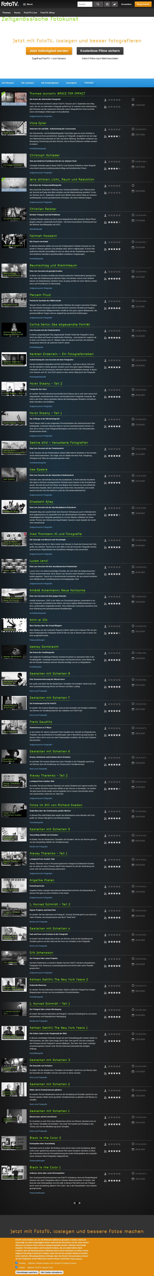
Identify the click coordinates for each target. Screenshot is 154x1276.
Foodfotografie (36, 667)
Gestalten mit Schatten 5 (50, 829)
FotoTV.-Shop (48, 12)
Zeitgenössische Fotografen (41, 116)
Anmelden (126, 4)
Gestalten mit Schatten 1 (50, 1111)
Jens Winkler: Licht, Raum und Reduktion (62, 179)
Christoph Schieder (45, 155)
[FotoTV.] (10, 4)
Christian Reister (43, 209)
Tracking (22, 1263)
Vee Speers (39, 469)
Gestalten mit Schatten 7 (50, 698)
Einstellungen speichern (27, 1272)
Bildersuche (107, 4)
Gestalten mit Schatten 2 (50, 1084)
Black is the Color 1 (45, 1167)
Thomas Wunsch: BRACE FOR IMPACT (57, 93)
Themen (6, 12)
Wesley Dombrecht (44, 647)
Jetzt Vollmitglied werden (48, 51)
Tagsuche (114, 4)
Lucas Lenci (39, 561)
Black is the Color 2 (45, 1138)
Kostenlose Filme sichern (100, 51)
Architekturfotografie (38, 149)
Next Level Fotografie (38, 691)
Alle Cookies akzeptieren (51, 1272)
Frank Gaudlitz (41, 722)
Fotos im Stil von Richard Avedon (56, 805)
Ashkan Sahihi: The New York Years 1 (59, 1028)
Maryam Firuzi (40, 295)
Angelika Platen (42, 880)
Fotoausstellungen (37, 640)
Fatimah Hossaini (43, 236)
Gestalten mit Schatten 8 (50, 673)
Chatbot (21, 1268)
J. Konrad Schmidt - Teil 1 (50, 1003)
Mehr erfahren (76, 1259)
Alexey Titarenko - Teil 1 (48, 853)
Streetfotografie (36, 229)
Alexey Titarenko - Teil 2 (49, 775)
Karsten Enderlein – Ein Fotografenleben (62, 354)
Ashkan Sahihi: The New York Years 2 (59, 979)
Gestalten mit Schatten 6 (50, 751)
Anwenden (89, 83)
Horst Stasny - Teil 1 (46, 413)
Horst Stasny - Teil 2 (46, 383)
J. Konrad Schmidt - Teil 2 (50, 904)
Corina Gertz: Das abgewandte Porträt (60, 324)
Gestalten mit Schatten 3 (50, 1060)
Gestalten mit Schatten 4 (50, 928)
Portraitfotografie (36, 259)
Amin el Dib (38, 620)
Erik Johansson (41, 952)
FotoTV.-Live (30, 12)
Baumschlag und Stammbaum (53, 265)
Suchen (98, 4)
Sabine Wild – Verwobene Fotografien (59, 442)
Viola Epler (38, 123)
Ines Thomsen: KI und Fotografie (56, 534)
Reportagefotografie (38, 377)
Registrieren (143, 4)
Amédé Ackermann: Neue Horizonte (57, 590)
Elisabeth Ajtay (41, 502)
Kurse (17, 12)
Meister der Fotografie (39, 847)
